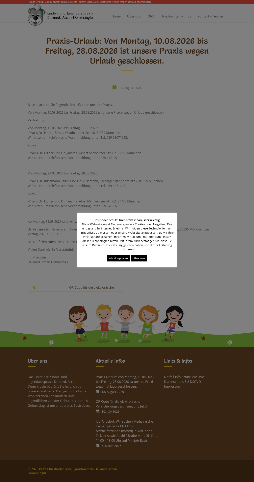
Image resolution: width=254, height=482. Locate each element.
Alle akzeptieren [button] (118, 258)
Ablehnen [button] (139, 258)
